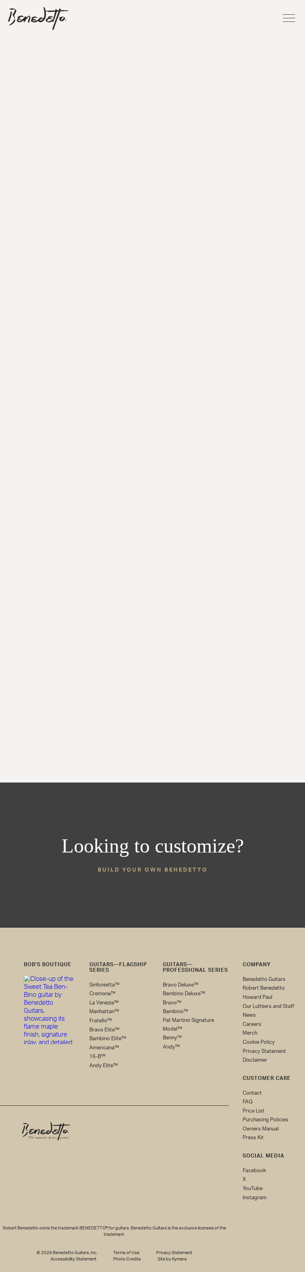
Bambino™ (175, 1011)
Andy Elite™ (103, 1065)
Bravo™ (172, 1003)
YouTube (253, 1188)
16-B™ (97, 1056)
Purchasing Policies (265, 1119)
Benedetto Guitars (264, 979)
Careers (252, 1024)
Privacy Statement (264, 1051)
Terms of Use (126, 1253)
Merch (250, 1033)
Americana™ (104, 1048)
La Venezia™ (104, 1003)
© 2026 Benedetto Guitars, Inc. (67, 1253)
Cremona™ (102, 993)
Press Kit (253, 1137)
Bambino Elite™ (107, 1038)
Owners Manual (261, 1129)
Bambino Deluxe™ (184, 993)
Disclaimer (255, 1060)
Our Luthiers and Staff (268, 1006)
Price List (253, 1111)
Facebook (254, 1170)
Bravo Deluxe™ (181, 984)
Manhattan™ (104, 1011)
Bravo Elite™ (104, 1029)
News (249, 1015)
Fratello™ (100, 1020)
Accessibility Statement (73, 1259)
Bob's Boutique (47, 964)
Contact (252, 1092)
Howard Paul (257, 997)
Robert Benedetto (264, 988)
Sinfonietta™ (104, 984)
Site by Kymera (172, 1259)
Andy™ (171, 1047)
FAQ (248, 1102)
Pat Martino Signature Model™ (188, 1025)
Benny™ (172, 1038)
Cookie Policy (259, 1042)
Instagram (254, 1197)
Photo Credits (127, 1259)
